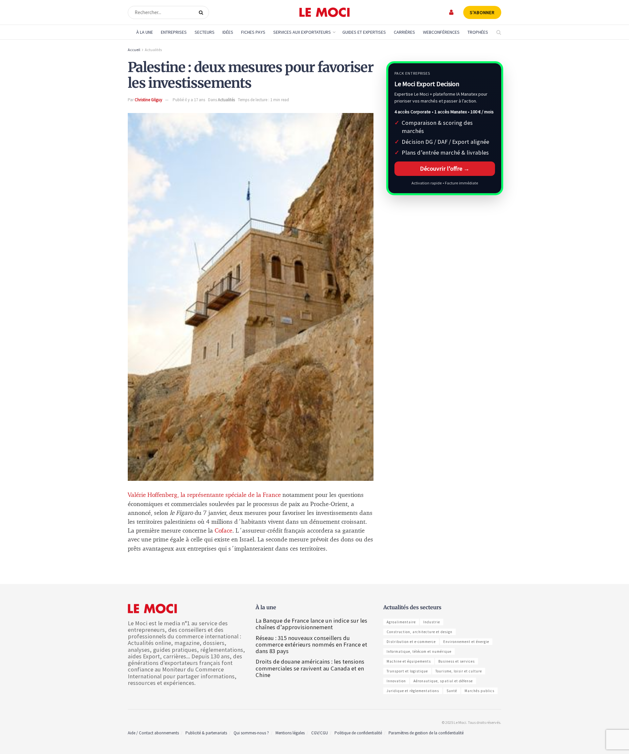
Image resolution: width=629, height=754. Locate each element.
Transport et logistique (407, 671)
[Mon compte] (451, 12)
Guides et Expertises (364, 32)
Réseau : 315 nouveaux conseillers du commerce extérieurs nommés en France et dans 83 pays (311, 644)
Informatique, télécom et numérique (419, 651)
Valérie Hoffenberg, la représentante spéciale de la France (205, 495)
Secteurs (205, 32)
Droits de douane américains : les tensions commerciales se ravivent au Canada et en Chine (310, 668)
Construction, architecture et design (419, 632)
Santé (452, 690)
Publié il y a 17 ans (189, 100)
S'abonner (482, 12)
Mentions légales (290, 733)
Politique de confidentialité (358, 733)
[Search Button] (202, 12)
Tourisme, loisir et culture (458, 671)
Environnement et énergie (466, 641)
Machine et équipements (409, 661)
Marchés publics (479, 690)
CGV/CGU (319, 733)
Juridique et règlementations (413, 690)
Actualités (153, 49)
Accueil (134, 49)
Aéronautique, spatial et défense (443, 681)
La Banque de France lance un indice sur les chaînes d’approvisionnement (311, 624)
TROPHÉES (477, 32)
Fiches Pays (253, 32)
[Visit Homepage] (324, 12)
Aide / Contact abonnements (153, 733)
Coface (223, 531)
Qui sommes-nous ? (251, 733)
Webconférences (441, 32)
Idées (227, 32)
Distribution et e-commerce (411, 641)
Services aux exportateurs (302, 32)
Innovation (396, 681)
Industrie (431, 622)
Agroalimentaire (401, 622)
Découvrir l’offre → (444, 168)
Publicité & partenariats (206, 733)
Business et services (456, 661)
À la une (144, 32)
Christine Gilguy (148, 100)
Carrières (404, 32)
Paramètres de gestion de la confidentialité (426, 733)
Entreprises (174, 32)
